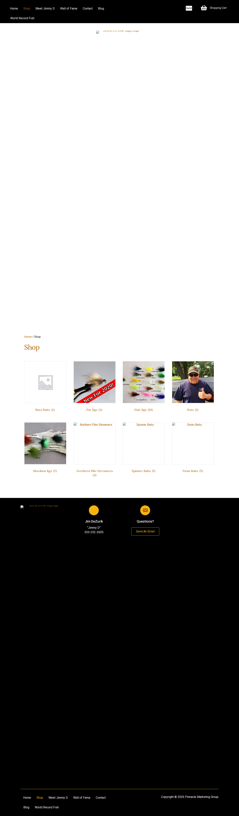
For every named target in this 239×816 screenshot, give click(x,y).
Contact (88, 8)
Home (14, 8)
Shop (26, 8)
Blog (101, 8)
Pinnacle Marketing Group (201, 797)
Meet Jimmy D (45, 8)
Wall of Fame (68, 8)
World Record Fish (22, 18)
